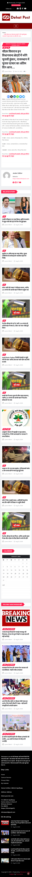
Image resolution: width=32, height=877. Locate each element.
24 (3, 577)
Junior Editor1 (8, 224)
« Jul (3, 585)
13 (15, 570)
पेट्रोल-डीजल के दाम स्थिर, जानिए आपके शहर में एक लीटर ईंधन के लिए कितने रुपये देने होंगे (15, 537)
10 (3, 570)
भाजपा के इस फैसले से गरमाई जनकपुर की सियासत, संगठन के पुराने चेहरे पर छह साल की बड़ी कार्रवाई (15, 634)
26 (11, 577)
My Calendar (5, 783)
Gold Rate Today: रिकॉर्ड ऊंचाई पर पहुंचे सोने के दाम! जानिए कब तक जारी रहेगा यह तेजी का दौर (15, 359)
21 (19, 573)
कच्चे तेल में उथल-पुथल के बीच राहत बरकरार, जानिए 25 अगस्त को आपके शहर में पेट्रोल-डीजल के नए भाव (15, 397)
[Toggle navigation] (16, 26)
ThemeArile (19, 874)
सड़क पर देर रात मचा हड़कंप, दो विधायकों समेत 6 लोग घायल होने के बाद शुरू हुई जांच (16, 469)
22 (23, 573)
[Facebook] (8, 96)
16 (27, 570)
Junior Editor (8, 71)
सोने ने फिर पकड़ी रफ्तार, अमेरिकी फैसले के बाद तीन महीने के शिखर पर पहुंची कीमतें (15, 501)
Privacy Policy (5, 780)
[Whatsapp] (17, 96)
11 (7, 570)
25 (7, 577)
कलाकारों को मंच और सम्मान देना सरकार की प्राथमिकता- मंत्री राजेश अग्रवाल (15, 669)
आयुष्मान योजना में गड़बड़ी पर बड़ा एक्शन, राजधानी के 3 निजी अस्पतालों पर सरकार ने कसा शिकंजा (14, 434)
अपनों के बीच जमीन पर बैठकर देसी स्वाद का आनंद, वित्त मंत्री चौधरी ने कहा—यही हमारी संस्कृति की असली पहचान (15, 703)
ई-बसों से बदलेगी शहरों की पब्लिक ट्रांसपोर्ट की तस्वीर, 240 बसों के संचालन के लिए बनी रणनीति (15, 739)
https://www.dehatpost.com (21, 178)
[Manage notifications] (28, 873)
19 (11, 573)
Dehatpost (23, 872)
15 (23, 570)
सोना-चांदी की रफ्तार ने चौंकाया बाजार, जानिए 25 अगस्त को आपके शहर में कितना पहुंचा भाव (15, 288)
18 (7, 573)
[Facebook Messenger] (20, 96)
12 (11, 570)
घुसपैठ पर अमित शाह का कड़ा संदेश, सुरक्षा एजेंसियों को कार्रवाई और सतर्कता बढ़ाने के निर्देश (14, 255)
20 (15, 573)
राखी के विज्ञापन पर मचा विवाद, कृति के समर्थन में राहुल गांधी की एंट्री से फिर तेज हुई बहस (15, 220)
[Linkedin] (14, 96)
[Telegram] (23, 96)
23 (27, 573)
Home (4, 32)
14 (19, 570)
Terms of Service (6, 777)
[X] (11, 96)
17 (3, 573)
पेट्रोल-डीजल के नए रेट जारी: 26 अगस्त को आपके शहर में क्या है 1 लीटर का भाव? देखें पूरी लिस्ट (15, 325)
